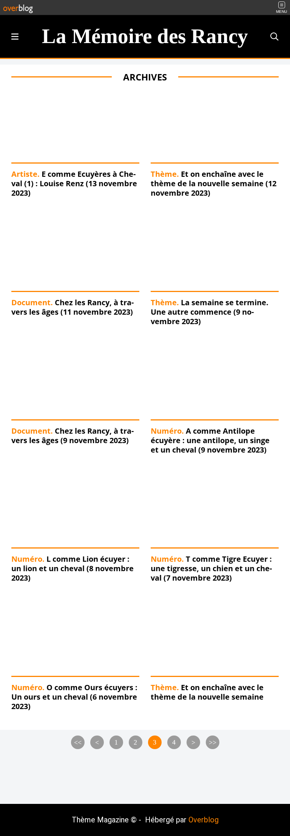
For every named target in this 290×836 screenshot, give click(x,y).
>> (212, 742)
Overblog (203, 819)
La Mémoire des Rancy (145, 36)
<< (78, 742)
